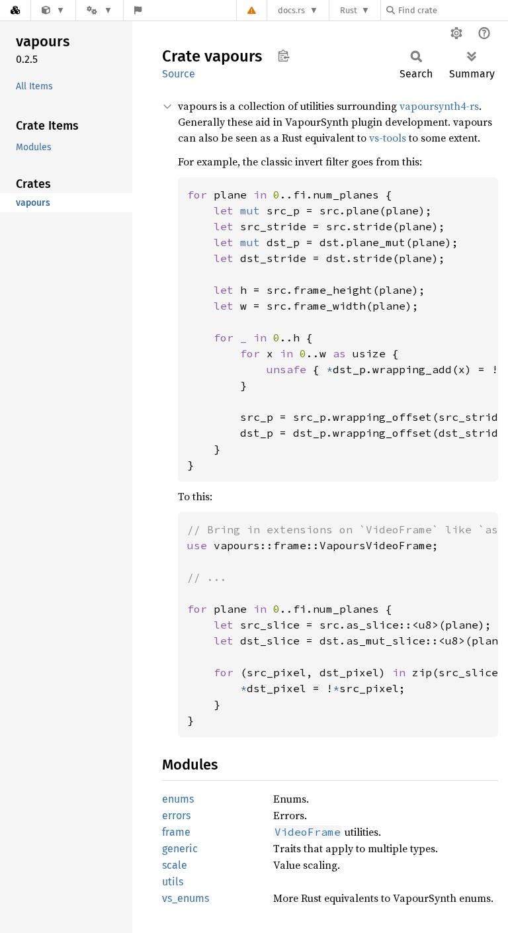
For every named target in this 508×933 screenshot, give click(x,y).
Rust (348, 10)
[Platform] (99, 10)
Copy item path (283, 55)
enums (178, 799)
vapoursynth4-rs (439, 106)
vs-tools (387, 137)
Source (178, 73)
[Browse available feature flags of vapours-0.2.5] (138, 10)
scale (174, 865)
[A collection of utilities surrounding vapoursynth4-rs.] (53, 10)
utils (172, 881)
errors (176, 815)
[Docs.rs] (15, 10)
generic (180, 848)
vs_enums (185, 898)
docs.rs (291, 10)
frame (176, 832)
